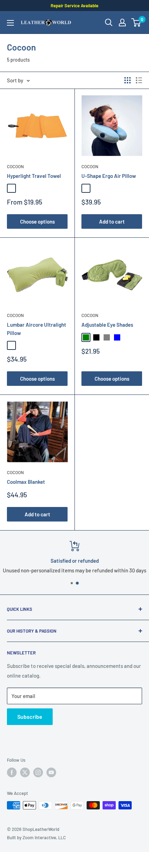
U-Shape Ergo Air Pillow (108, 176)
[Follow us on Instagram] (38, 772)
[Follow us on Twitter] (25, 772)
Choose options (37, 221)
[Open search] (109, 22)
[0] (136, 22)
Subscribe (29, 716)
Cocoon (15, 166)
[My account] (122, 22)
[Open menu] (10, 23)
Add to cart (112, 221)
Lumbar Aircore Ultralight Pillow (36, 328)
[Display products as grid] (127, 80)
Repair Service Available (74, 5)
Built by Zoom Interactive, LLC (36, 837)
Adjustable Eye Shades (107, 324)
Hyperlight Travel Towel (34, 176)
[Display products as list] (139, 80)
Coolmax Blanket (26, 482)
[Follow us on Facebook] (12, 772)
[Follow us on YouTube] (51, 772)
